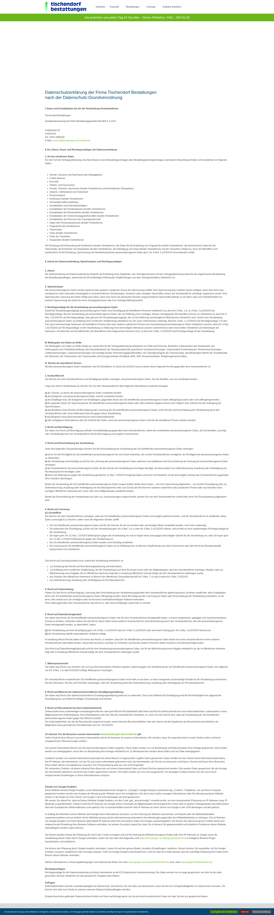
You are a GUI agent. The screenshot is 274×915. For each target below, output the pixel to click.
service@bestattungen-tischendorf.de (71, 140)
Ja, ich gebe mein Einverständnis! (224, 911)
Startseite (100, 7)
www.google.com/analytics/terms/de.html (149, 862)
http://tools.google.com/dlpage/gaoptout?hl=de (163, 838)
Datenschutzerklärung (261, 911)
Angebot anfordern (172, 7)
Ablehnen (245, 911)
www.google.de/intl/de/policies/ (196, 862)
